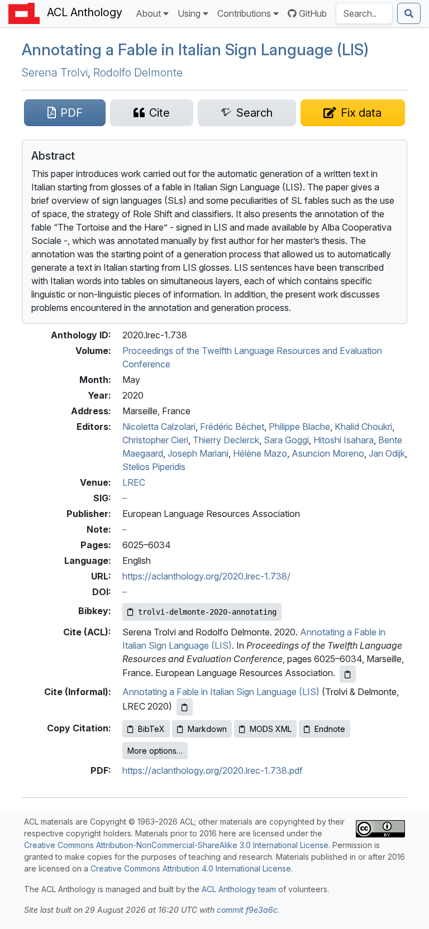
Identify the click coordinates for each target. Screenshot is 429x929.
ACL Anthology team (239, 889)
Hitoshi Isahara (343, 440)
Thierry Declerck (226, 440)
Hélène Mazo (260, 453)
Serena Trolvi (55, 72)
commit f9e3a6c (247, 909)
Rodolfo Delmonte (138, 72)
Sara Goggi (286, 440)
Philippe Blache (299, 426)
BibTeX (151, 729)
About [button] (148, 13)
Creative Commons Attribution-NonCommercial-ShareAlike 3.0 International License (176, 845)
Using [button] (189, 13)
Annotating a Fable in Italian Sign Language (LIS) (221, 691)
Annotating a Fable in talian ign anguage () (195, 49)
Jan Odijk (387, 453)
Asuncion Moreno (328, 453)
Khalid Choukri (363, 426)
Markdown (207, 729)
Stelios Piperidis (153, 466)
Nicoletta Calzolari (159, 426)
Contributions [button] (244, 13)
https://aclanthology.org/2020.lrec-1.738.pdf (212, 770)
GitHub (313, 13)
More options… (155, 750)
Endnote (329, 729)
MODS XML (271, 729)
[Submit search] (409, 13)
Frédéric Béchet (232, 426)
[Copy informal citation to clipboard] (185, 707)
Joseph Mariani (198, 453)
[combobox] (364, 13)
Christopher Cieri (155, 440)
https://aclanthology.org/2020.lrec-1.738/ (206, 576)
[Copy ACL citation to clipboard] (348, 674)
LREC (133, 482)
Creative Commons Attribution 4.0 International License (190, 868)
